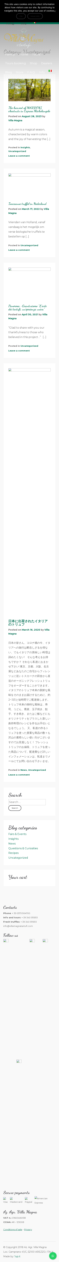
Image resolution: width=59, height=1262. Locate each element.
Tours (36, 54)
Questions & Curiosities (23, 848)
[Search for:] (27, 802)
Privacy (28, 1229)
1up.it (17, 1256)
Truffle (23, 54)
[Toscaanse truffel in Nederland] (29, 185)
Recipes (13, 853)
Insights (25, 147)
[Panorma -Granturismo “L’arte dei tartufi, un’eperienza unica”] (29, 283)
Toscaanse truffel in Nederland (27, 204)
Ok (21, 16)
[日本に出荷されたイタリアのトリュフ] (29, 491)
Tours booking (15, 63)
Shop (33, 63)
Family (10, 54)
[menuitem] (50, 71)
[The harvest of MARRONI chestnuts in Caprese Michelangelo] (29, 90)
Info (42, 72)
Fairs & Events (17, 834)
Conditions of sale (12, 1229)
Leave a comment (19, 156)
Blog (8, 72)
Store (19, 72)
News (23, 770)
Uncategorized (17, 151)
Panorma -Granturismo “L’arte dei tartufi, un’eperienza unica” (27, 307)
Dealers (46, 63)
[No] (55, 11)
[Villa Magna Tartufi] (23, 47)
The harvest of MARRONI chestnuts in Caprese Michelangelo (29, 109)
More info (35, 16)
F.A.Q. (31, 72)
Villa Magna (15, 120)
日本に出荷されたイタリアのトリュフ (28, 622)
